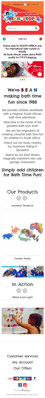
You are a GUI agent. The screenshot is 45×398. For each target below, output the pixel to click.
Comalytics (27, 390)
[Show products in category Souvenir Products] (22, 232)
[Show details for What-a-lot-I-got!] (22, 321)
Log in (9, 4)
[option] (22, 228)
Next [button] (25, 198)
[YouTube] (25, 385)
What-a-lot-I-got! (22, 297)
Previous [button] (18, 198)
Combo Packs (22, 258)
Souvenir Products (22, 205)
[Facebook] (20, 385)
